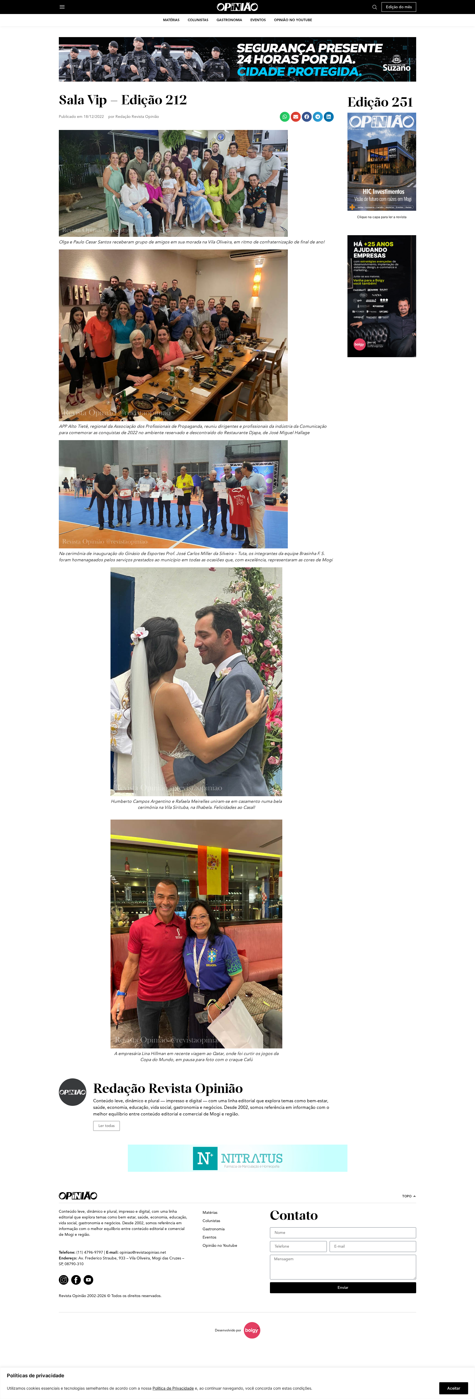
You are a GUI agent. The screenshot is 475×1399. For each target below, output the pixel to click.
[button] (285, 117)
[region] (237, 1383)
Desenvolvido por (228, 1330)
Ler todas (106, 1125)
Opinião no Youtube (293, 20)
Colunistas (198, 20)
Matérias (171, 20)
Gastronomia (229, 20)
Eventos (258, 20)
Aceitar (453, 1388)
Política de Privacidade (173, 1388)
